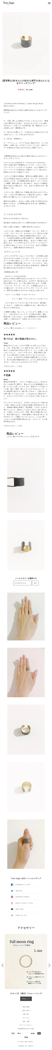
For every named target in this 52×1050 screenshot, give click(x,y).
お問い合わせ (26, 1010)
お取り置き (26, 1014)
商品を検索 (26, 1007)
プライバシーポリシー (26, 1025)
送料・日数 (26, 1021)
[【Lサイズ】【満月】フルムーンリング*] (26, 961)
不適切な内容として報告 (13, 366)
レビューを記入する (28, 328)
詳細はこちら (26, 999)
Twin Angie (28, 1041)
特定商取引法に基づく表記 (26, 1028)
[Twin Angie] (11, 3)
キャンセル (26, 1018)
